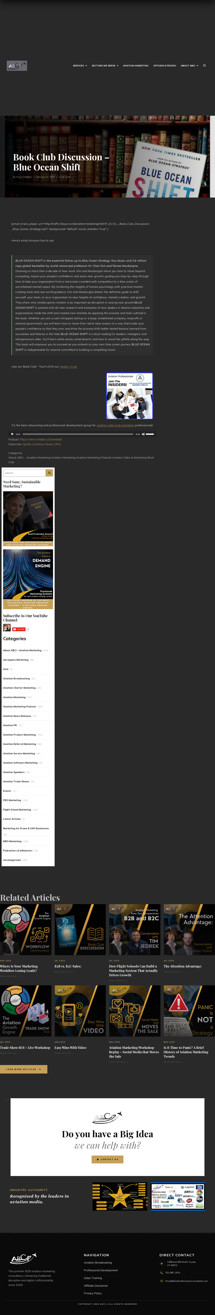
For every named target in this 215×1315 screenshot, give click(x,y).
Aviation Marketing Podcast (19, 706)
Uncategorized (12, 860)
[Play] (12, 434)
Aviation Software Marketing (20, 762)
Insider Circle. (68, 366)
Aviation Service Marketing (19, 753)
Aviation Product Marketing (19, 734)
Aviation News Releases (17, 715)
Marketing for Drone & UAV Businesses (26, 828)
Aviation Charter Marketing (19, 687)
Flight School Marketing (17, 809)
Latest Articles (12, 818)
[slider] (150, 434)
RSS (58, 444)
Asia (5, 669)
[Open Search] (204, 66)
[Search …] (24, 473)
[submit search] (49, 472)
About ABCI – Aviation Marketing (22, 650)
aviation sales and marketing (115, 425)
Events (7, 790)
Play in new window (33, 439)
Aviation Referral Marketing (19, 744)
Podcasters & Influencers (17, 850)
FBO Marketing (12, 800)
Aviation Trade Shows (16, 781)
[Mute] (143, 434)
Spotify (27, 444)
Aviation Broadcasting (16, 678)
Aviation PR (10, 725)
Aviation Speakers (14, 772)
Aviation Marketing (14, 697)
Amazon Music (43, 444)
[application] (82, 434)
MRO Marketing (12, 841)
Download (55, 439)
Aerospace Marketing (15, 659)
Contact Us (109, 1159)
